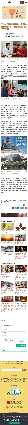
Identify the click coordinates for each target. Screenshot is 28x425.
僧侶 (12, 200)
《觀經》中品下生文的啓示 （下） (7, 231)
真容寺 (24, 200)
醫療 (8, 202)
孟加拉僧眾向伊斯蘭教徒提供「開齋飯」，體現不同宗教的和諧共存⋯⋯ (7, 291)
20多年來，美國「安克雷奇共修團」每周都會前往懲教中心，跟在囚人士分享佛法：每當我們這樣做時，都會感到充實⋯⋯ (7, 307)
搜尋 (24, 370)
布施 (18, 200)
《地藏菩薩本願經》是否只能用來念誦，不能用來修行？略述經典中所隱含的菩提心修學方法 (20, 256)
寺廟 (15, 200)
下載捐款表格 (19, 362)
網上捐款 (12, 362)
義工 (2, 202)
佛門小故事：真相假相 (20, 231)
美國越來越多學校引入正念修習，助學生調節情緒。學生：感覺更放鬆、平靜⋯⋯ (20, 291)
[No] (26, 419)
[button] (2, 2)
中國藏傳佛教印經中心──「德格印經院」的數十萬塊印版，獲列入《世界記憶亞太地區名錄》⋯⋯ (20, 276)
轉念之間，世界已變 (6, 242)
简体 (21, 2)
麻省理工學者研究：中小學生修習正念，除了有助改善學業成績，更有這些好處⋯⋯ (7, 275)
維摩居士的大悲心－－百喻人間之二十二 (20, 242)
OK (10, 422)
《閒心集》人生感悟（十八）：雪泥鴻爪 (6, 254)
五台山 (6, 200)
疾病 (21, 200)
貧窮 (5, 202)
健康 (9, 200)
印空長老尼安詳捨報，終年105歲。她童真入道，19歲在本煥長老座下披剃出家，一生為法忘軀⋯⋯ (20, 307)
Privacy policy (16, 422)
